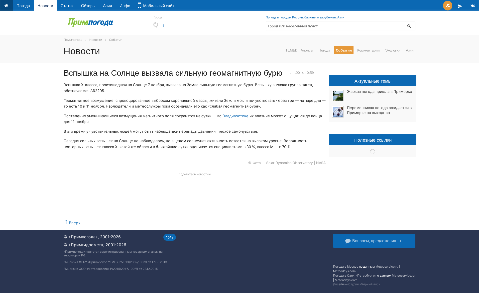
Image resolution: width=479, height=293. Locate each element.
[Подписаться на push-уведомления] (448, 5)
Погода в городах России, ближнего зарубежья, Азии (305, 17)
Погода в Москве (345, 266)
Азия (107, 5)
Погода (23, 5)
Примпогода (73, 40)
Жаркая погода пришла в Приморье (379, 91)
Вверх (75, 222)
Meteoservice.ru (386, 266)
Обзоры (88, 5)
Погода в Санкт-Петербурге (354, 275)
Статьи (67, 5)
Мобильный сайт (157, 5)
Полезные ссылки (373, 139)
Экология (392, 50)
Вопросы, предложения (374, 240)
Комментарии (368, 50)
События (115, 40)
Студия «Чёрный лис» (364, 284)
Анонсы (307, 50)
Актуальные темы (373, 80)
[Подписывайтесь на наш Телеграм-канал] (460, 5)
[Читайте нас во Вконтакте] (472, 5)
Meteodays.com (344, 271)
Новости (45, 5)
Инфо (125, 5)
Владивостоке (235, 116)
